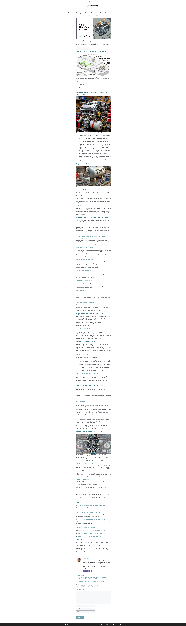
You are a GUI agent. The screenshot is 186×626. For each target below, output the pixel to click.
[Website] (91, 571)
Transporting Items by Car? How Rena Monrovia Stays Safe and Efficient (93, 530)
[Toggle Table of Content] (87, 48)
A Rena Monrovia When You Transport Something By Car (90, 533)
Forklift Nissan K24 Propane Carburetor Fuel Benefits (89, 536)
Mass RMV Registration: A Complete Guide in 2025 (89, 580)
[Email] (89, 571)
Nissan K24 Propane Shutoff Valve (85, 529)
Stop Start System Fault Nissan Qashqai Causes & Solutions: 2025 (92, 577)
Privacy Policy (115, 624)
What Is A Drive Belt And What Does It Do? (88, 578)
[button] (113, 9)
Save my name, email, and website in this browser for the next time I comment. (93, 614)
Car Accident (108, 9)
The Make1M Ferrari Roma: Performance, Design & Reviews (91, 581)
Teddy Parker (96, 15)
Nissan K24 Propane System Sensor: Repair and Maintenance (88, 585)
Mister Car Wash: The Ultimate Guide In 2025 (85, 586)
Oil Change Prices (93, 9)
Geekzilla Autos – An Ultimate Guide (86, 535)
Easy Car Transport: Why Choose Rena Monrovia (88, 532)
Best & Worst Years (80, 9)
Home (73, 9)
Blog (87, 9)
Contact (120, 624)
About (102, 624)
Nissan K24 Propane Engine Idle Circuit (86, 527)
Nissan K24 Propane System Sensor (85, 526)
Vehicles (101, 9)
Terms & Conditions (107, 624)
